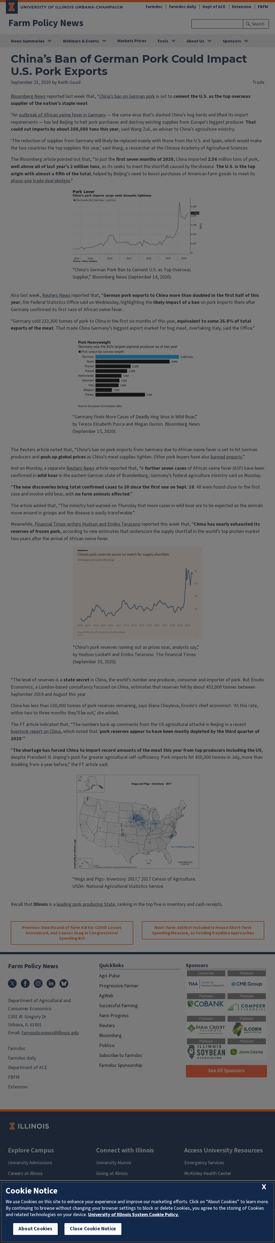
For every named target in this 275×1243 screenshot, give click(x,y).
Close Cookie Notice (93, 1229)
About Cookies (35, 1229)
